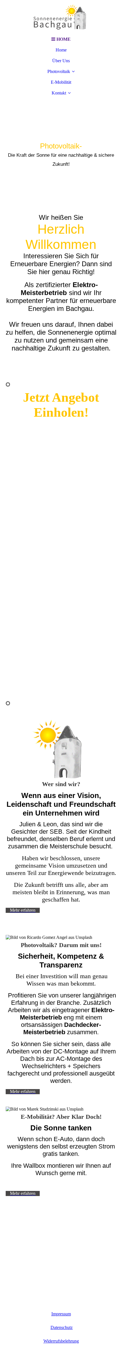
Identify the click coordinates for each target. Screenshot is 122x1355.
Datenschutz (62, 1327)
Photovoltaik (58, 71)
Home (61, 50)
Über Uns (61, 60)
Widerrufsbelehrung (61, 1341)
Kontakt (59, 93)
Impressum (61, 1313)
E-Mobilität (61, 82)
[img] (61, 17)
